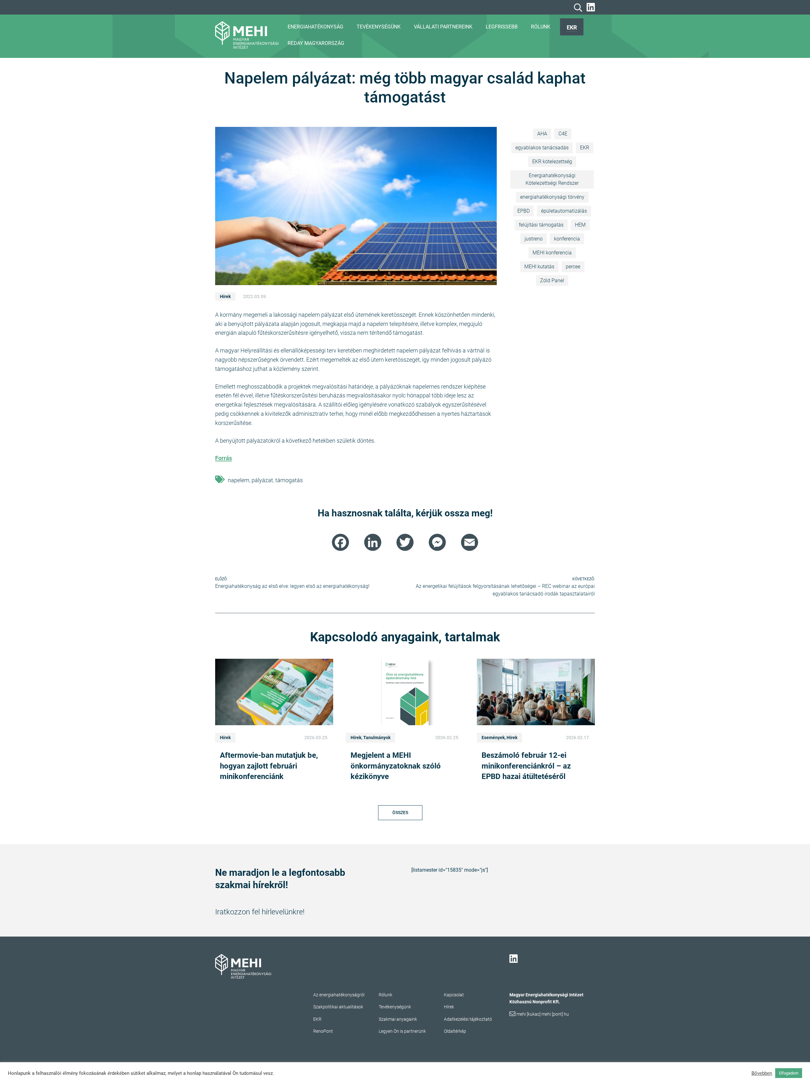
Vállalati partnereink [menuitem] (443, 27)
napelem (238, 480)
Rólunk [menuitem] (540, 27)
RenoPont (323, 1031)
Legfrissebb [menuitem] (502, 27)
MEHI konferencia (552, 253)
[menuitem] (572, 27)
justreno (534, 239)
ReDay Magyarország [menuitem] (316, 43)
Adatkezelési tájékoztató (468, 1019)
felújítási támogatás (541, 225)
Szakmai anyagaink (398, 1019)
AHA (542, 134)
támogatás (289, 480)
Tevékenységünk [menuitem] (379, 27)
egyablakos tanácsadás (542, 148)
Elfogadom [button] (788, 1073)
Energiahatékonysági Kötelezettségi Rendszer (552, 179)
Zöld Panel (552, 280)
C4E (562, 134)
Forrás (223, 458)
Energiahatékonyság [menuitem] (315, 27)
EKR (572, 27)
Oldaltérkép (455, 1031)
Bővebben (761, 1073)
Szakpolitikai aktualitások (338, 1006)
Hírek (225, 296)
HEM (580, 225)
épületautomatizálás (564, 211)
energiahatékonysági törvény (552, 197)
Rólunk (385, 994)
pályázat (262, 480)
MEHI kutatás (539, 267)
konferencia (567, 239)
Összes (400, 812)
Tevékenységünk (395, 1006)
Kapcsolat (454, 994)
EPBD (523, 211)
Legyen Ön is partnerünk (402, 1031)
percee (573, 267)
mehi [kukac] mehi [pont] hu (542, 1014)
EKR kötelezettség (552, 162)
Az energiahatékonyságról (338, 994)
